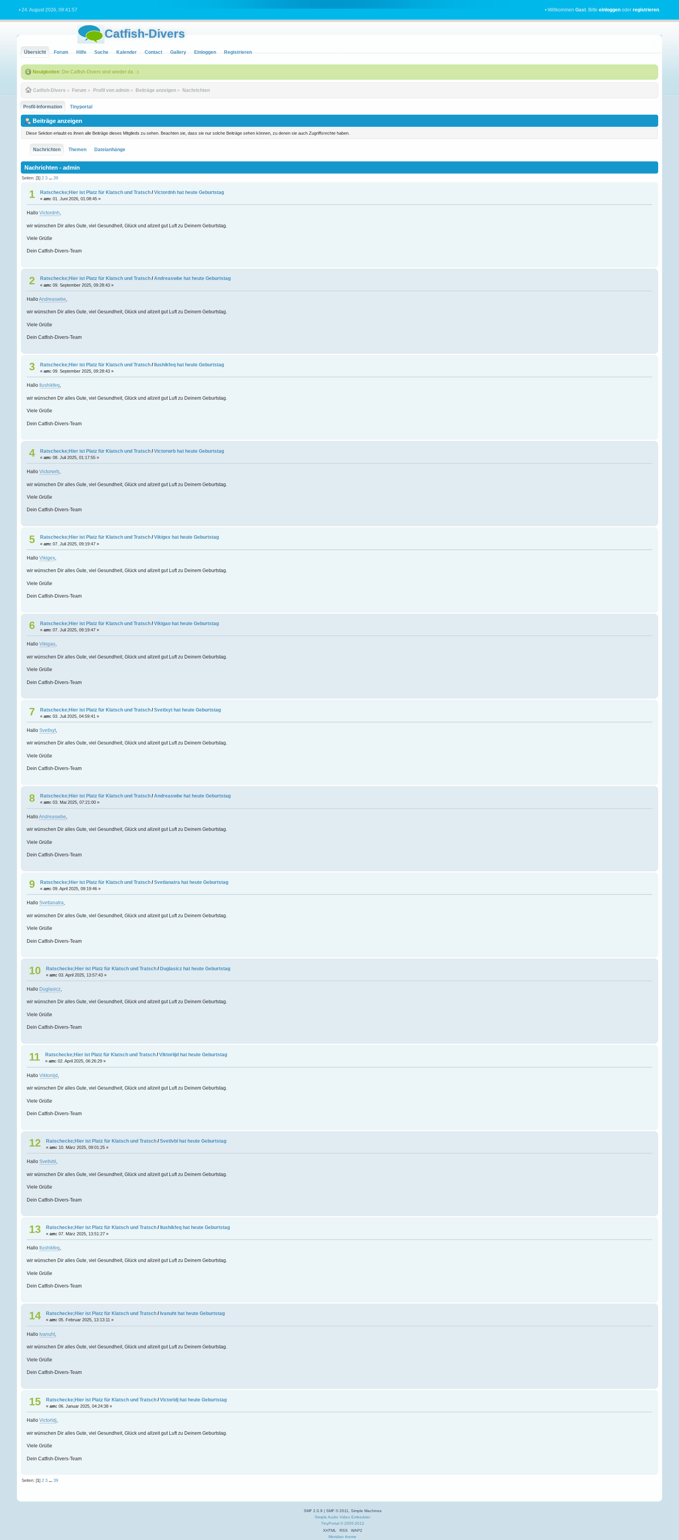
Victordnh (49, 213)
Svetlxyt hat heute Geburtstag (187, 710)
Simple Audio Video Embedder (342, 1517)
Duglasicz (50, 989)
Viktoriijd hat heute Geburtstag (193, 1054)
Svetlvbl (47, 1161)
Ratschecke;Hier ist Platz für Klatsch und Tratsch (95, 192)
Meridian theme (342, 1537)
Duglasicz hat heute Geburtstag (195, 968)
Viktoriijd (48, 1075)
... (51, 178)
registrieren (646, 10)
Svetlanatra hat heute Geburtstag (191, 882)
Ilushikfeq (49, 385)
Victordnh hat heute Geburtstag (189, 192)
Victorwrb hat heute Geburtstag (189, 451)
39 (55, 178)
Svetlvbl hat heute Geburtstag (193, 1141)
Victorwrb (49, 471)
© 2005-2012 (352, 1523)
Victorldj (48, 1420)
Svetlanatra (51, 902)
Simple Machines (366, 1511)
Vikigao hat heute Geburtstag (186, 623)
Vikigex (47, 558)
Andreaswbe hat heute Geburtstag (192, 278)
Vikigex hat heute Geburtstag (186, 537)
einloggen (609, 10)
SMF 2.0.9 (313, 1511)
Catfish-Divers (145, 33)
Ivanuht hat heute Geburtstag (192, 1313)
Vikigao (47, 644)
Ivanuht (47, 1334)
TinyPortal (330, 1523)
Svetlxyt (47, 730)
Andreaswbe (52, 299)
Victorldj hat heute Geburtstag (193, 1400)
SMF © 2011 (337, 1511)
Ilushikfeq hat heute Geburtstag (189, 365)
